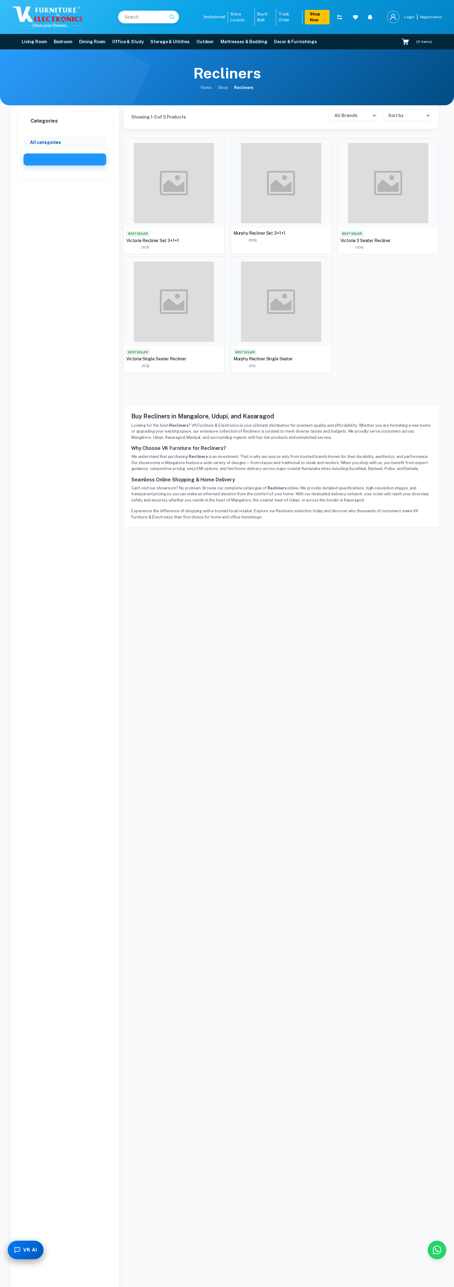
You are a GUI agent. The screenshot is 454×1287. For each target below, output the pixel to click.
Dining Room (92, 41)
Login (409, 17)
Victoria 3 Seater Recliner (365, 240)
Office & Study (128, 41)
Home (206, 87)
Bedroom (63, 41)
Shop (223, 87)
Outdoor (205, 41)
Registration (431, 17)
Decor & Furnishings (295, 41)
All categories (45, 142)
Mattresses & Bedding (244, 41)
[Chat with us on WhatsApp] (437, 1250)
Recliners (42, 159)
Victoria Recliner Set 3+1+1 (152, 240)
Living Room (34, 41)
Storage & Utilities (170, 41)
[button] (370, 17)
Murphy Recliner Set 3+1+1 (259, 233)
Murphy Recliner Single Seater (263, 358)
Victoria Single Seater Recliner (156, 358)
